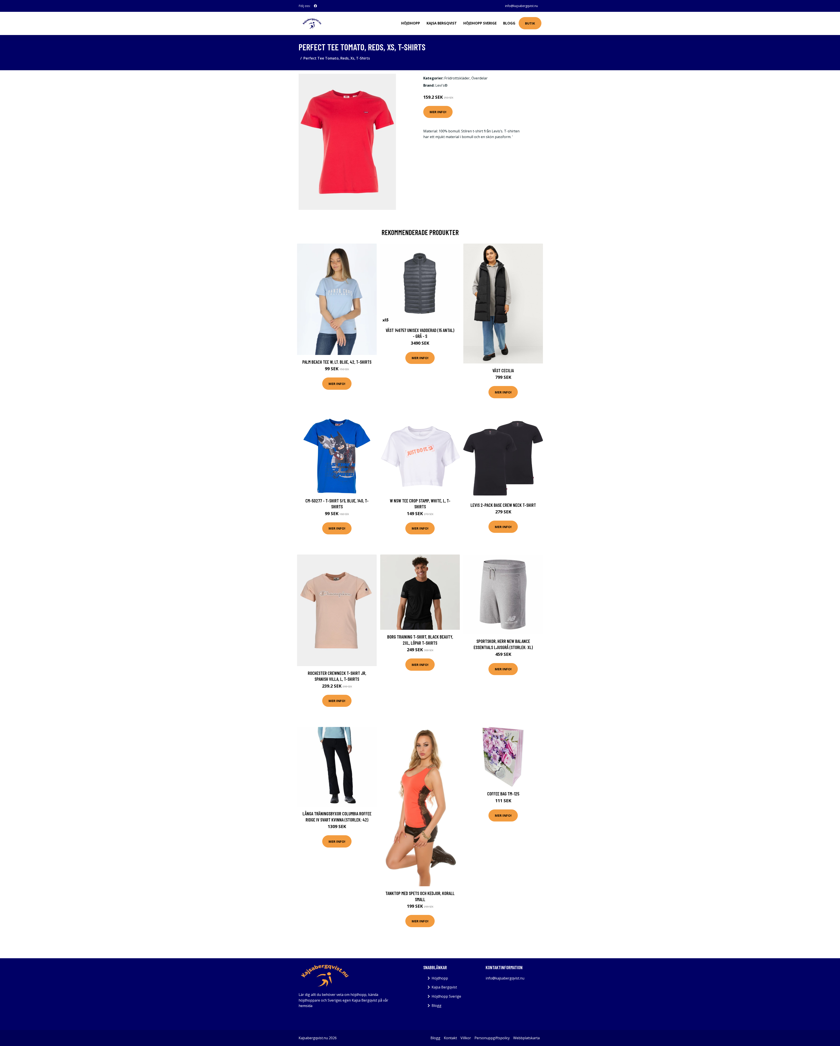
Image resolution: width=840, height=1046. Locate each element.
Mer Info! (438, 112)
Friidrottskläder (457, 78)
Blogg (509, 23)
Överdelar (479, 78)
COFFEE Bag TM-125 (503, 793)
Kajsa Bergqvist (442, 23)
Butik (530, 23)
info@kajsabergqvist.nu (521, 6)
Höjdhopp (410, 23)
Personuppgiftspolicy (492, 1037)
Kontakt (450, 1037)
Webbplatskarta (526, 1037)
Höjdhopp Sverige (480, 23)
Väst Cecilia (503, 370)
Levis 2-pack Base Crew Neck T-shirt (503, 505)
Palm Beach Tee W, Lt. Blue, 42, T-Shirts (336, 362)
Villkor (465, 1037)
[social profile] (315, 6)
